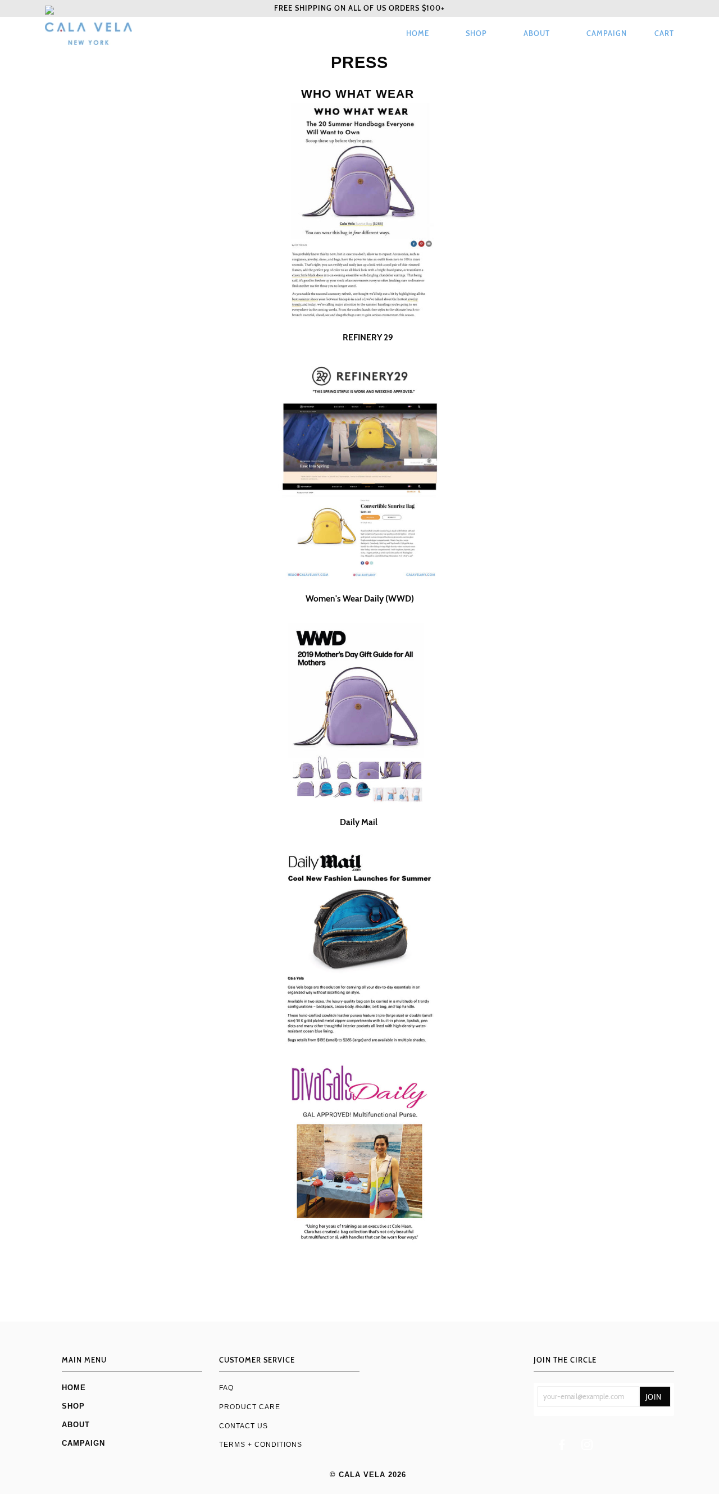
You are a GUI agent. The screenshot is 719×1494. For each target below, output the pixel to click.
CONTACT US (243, 1425)
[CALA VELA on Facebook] (562, 1446)
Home (417, 33)
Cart (664, 33)
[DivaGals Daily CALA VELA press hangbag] (359, 1153)
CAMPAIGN (606, 33)
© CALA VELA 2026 (368, 1474)
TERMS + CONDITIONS (260, 1444)
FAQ (226, 1387)
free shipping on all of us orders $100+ (359, 8)
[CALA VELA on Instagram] (587, 1446)
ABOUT (537, 33)
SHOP (476, 33)
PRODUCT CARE (249, 1406)
